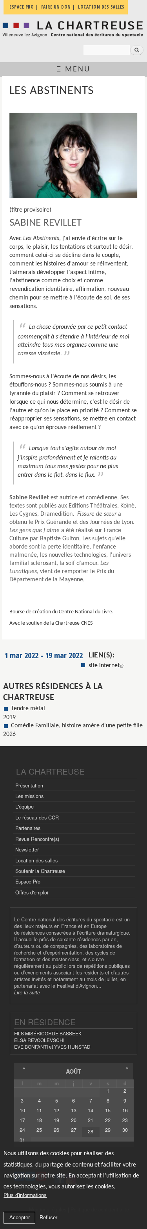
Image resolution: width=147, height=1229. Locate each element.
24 (22, 1129)
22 (108, 1120)
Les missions (29, 796)
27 (73, 1129)
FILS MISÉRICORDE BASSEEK (48, 1033)
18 (39, 1120)
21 (90, 1120)
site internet (104, 666)
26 (56, 1129)
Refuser (48, 1217)
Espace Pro (27, 881)
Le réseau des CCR (37, 817)
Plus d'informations (25, 1195)
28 (90, 1131)
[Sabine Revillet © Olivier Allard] (73, 155)
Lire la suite (27, 992)
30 (125, 1129)
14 (90, 1110)
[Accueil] (73, 29)
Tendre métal (28, 708)
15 (108, 1110)
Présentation (29, 785)
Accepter (19, 1217)
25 (39, 1129)
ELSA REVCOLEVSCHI (39, 1040)
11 (39, 1110)
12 (56, 1110)
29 (108, 1129)
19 (56, 1120)
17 (22, 1120)
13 (73, 1110)
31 (22, 1140)
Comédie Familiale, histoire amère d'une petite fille (77, 726)
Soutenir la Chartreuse (40, 871)
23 (125, 1120)
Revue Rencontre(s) (37, 838)
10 (22, 1110)
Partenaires (27, 828)
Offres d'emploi (31, 892)
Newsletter (27, 849)
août (73, 1071)
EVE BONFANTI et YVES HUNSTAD (52, 1046)
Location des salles (36, 860)
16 (125, 1110)
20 (73, 1120)
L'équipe (24, 806)
